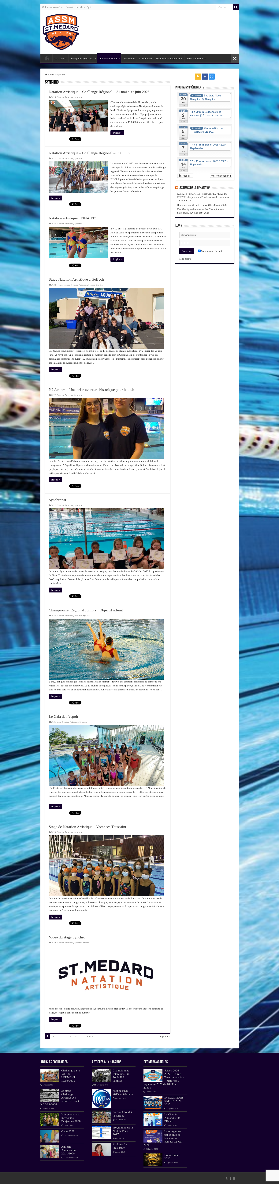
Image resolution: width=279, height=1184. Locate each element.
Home (50, 74)
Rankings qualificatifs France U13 (194, 204)
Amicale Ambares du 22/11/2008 (68, 1150)
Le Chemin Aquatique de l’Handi (172, 1118)
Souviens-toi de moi (211, 251)
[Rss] (198, 77)
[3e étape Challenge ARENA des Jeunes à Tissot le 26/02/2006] (49, 1095)
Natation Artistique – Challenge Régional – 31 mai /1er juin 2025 (99, 92)
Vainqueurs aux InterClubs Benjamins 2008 (71, 1118)
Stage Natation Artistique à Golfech (76, 279)
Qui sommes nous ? (51, 7)
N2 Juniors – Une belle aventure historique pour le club (91, 389)
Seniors (91, 285)
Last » (90, 1036)
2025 (53, 97)
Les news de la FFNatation (194, 188)
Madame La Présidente (120, 1146)
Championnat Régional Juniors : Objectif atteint (86, 610)
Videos (86, 942)
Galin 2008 (68, 1131)
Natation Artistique (65, 97)
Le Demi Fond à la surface (122, 1113)
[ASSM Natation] (61, 31)
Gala (59, 722)
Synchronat (57, 500)
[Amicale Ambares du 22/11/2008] (49, 1151)
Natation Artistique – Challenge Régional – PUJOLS (89, 153)
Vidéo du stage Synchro (67, 937)
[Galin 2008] (49, 1136)
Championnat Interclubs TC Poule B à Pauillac (121, 1075)
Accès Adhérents (194, 58)
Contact (69, 7)
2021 (53, 722)
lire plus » (117, 132)
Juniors (67, 285)
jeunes (59, 285)
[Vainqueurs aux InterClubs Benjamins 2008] (49, 1119)
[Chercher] (236, 7)
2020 (53, 832)
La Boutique (145, 58)
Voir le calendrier (220, 175)
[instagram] (212, 77)
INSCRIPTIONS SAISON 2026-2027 (174, 1101)
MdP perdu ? (185, 258)
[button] (185, 176)
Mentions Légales (84, 7)
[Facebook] (205, 77)
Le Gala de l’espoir (63, 716)
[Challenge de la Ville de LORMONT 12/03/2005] (49, 1075)
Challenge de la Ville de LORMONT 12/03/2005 (70, 1075)
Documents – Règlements (169, 58)
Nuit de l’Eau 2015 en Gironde (123, 1092)
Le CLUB (59, 58)
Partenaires (129, 58)
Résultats (78, 615)
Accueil (47, 58)
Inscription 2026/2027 (82, 58)
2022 (53, 158)
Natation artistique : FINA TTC (73, 218)
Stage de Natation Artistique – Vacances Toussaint (87, 827)
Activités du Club (108, 58)
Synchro (78, 97)
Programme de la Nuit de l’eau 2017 (123, 1131)
